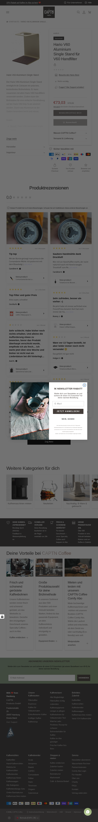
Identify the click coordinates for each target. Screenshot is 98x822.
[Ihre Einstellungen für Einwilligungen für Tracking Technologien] (2, 616)
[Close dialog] (84, 385)
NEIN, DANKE (68, 419)
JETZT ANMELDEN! (68, 411)
